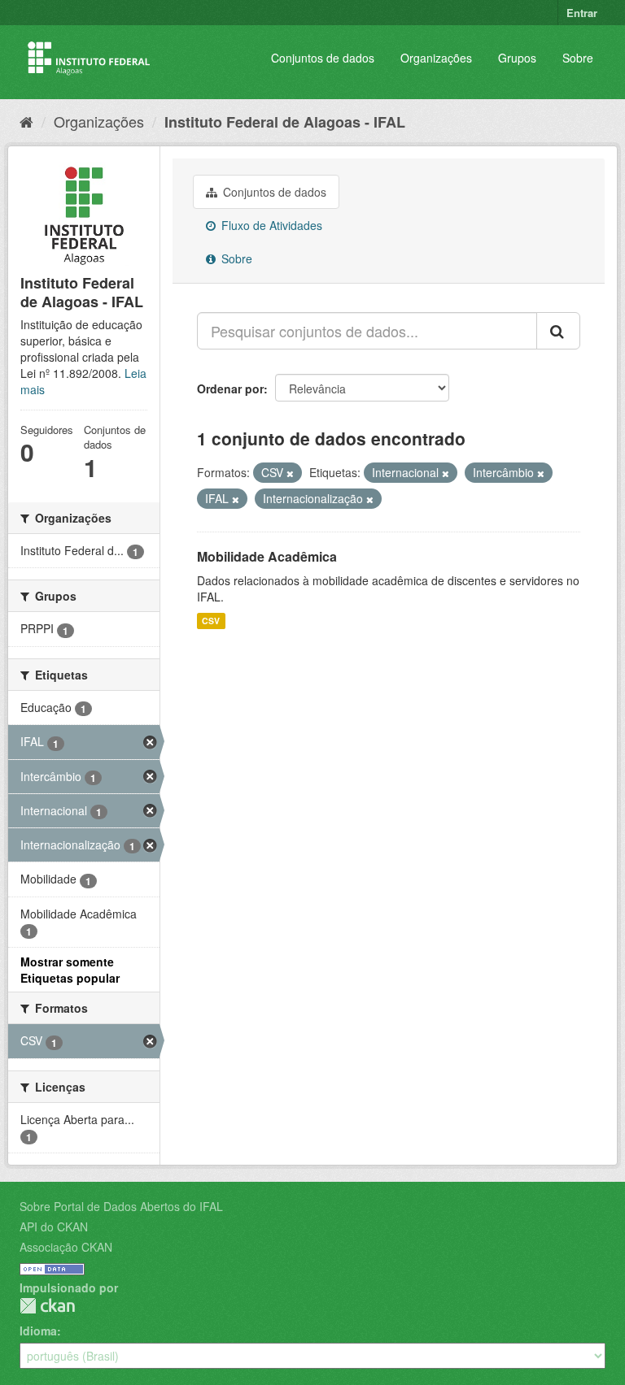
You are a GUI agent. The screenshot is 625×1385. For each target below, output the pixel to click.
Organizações (436, 58)
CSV (211, 620)
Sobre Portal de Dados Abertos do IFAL (121, 1206)
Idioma (38, 1330)
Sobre (577, 58)
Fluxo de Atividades (270, 225)
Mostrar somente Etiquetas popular (70, 969)
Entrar (581, 12)
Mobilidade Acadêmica (267, 556)
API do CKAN (54, 1226)
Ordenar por (230, 388)
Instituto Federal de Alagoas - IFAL (284, 121)
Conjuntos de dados (322, 58)
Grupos (517, 58)
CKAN (47, 1305)
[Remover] (290, 473)
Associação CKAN (66, 1247)
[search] (558, 331)
